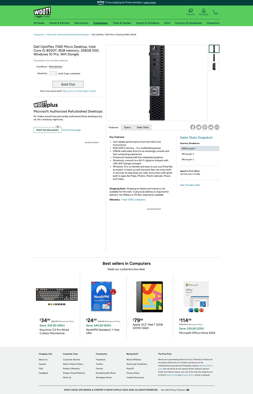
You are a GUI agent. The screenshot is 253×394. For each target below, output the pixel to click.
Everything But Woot (106, 373)
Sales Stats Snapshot (196, 137)
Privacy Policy (132, 373)
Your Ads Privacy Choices (173, 390)
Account (203, 14)
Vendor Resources (135, 377)
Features (113, 127)
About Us (43, 359)
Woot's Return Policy (73, 364)
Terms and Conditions (136, 364)
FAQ (41, 368)
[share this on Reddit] (210, 127)
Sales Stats (143, 127)
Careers (42, 364)
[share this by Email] (216, 127)
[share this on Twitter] (198, 127)
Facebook (100, 359)
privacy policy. (187, 375)
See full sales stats (190, 185)
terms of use (172, 375)
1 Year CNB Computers (133, 199)
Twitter (99, 364)
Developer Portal (104, 377)
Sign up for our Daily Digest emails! (79, 91)
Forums (191, 14)
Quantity (42, 73)
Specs (127, 127)
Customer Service (71, 359)
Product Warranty (71, 368)
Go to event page (71, 130)
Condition (41, 66)
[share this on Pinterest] (204, 127)
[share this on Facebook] (192, 127)
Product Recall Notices (74, 373)
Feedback (43, 373)
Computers (39, 34)
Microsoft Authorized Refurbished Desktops (68, 34)
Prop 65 (130, 368)
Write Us (67, 377)
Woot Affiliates (133, 359)
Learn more (150, 2)
